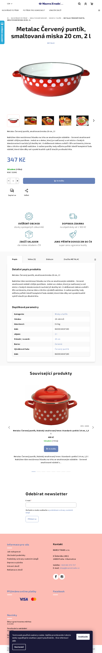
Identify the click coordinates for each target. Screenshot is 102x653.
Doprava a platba (15, 562)
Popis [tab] (14, 259)
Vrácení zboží (13, 566)
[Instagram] (62, 577)
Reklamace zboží (15, 569)
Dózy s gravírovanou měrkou (19, 622)
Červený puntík (62, 349)
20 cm (57, 339)
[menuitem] (10, 10)
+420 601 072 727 (68, 565)
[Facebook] (56, 577)
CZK (8, 3)
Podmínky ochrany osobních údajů (22, 559)
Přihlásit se (32, 519)
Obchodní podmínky (16, 555)
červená (58, 344)
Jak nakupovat (14, 551)
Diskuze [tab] (49, 259)
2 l (56, 334)
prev (9, 427)
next (93, 427)
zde (14, 640)
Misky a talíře (61, 314)
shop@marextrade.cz (69, 568)
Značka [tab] (71, 259)
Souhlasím (83, 636)
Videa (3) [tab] (32, 259)
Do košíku (60, 181)
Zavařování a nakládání (17, 628)
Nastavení (19, 647)
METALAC (51, 43)
